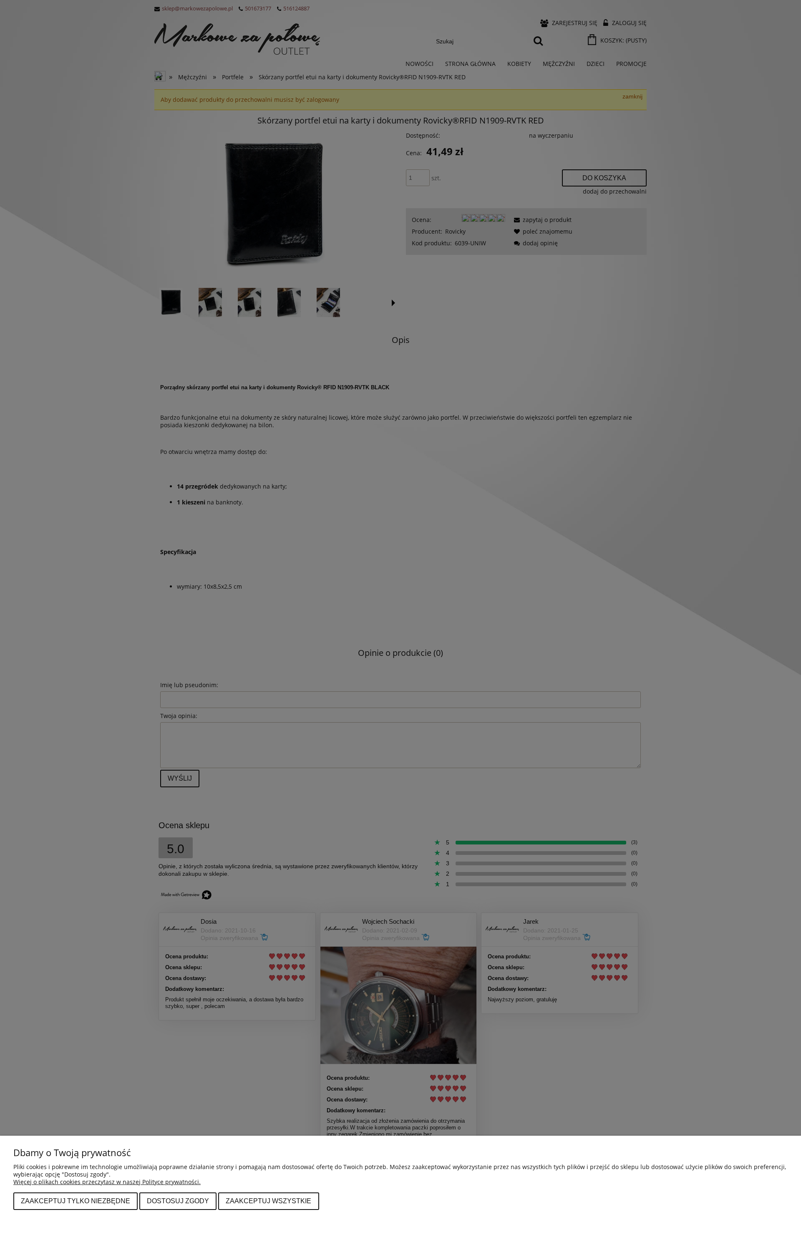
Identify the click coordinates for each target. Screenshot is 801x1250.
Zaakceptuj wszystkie (268, 1201)
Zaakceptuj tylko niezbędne (75, 1201)
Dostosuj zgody (178, 1201)
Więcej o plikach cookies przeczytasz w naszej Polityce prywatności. (107, 1182)
